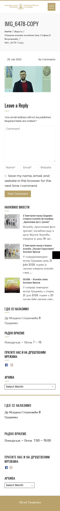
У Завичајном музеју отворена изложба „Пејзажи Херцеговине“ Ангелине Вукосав (39, 248)
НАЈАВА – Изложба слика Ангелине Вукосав (35, 280)
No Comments (46, 59)
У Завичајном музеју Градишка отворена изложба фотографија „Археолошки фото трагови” (38, 219)
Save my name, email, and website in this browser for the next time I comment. (28, 181)
